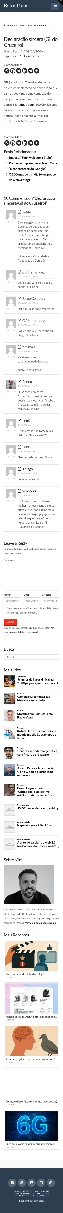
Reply (10, 222)
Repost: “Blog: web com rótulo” (30, 157)
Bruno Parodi (16, 5)
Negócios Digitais (25, 1193)
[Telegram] (30, 71)
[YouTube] (41, 1183)
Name (7, 594)
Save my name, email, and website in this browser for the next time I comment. (32, 610)
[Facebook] (12, 71)
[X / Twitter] (22, 1183)
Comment (9, 560)
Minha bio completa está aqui (40, 922)
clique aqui (26, 104)
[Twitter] (18, 71)
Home (16, 1191)
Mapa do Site (43, 1196)
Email (27, 594)
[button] (55, 6)
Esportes (10, 56)
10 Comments (29, 56)
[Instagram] (51, 1183)
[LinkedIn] (31, 1183)
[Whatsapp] (6, 71)
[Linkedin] (24, 71)
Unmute (45, 1191)
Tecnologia (43, 1193)
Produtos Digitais (24, 1196)
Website (46, 594)
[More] (36, 71)
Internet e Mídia (30, 1191)
